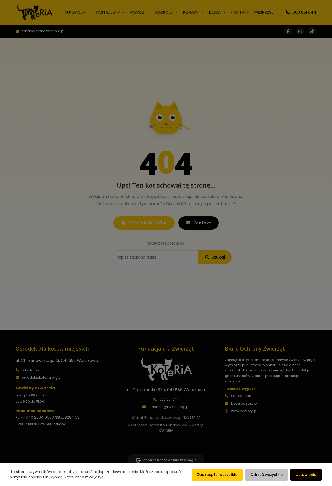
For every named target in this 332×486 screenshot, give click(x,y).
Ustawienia (306, 474)
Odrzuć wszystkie (266, 474)
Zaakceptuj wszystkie (217, 474)
